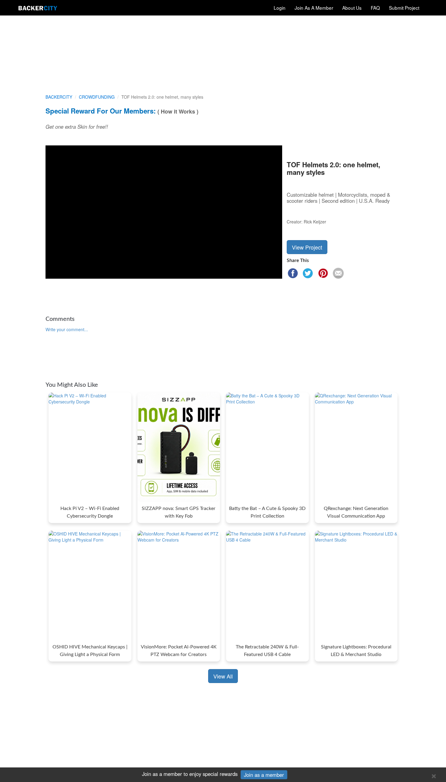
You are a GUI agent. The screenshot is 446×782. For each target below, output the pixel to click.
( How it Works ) (177, 111)
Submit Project (404, 7)
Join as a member (264, 774)
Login (280, 7)
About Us (352, 7)
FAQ (375, 7)
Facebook (293, 273)
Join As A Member (314, 7)
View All (223, 676)
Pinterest (323, 273)
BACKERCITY (59, 97)
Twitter (308, 273)
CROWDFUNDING (97, 97)
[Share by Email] (338, 273)
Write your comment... (67, 329)
